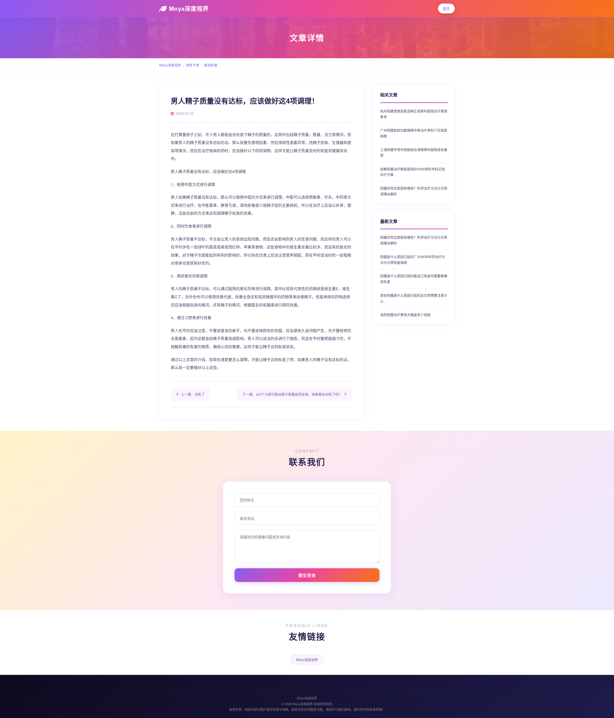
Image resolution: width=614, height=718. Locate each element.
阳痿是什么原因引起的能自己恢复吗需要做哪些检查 (413, 278)
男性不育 (192, 65)
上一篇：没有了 (193, 394)
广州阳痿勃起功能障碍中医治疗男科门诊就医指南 (413, 133)
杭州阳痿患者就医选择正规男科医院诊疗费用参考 (413, 114)
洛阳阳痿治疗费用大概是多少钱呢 (405, 314)
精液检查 (211, 65)
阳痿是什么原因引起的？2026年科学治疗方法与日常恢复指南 (412, 259)
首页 (446, 8)
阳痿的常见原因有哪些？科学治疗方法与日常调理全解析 (413, 191)
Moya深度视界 (189, 8)
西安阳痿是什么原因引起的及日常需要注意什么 (413, 298)
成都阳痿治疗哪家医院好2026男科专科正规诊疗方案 (412, 172)
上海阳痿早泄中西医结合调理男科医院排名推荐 (413, 152)
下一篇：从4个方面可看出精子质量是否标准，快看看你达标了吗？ (292, 394)
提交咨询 (307, 575)
